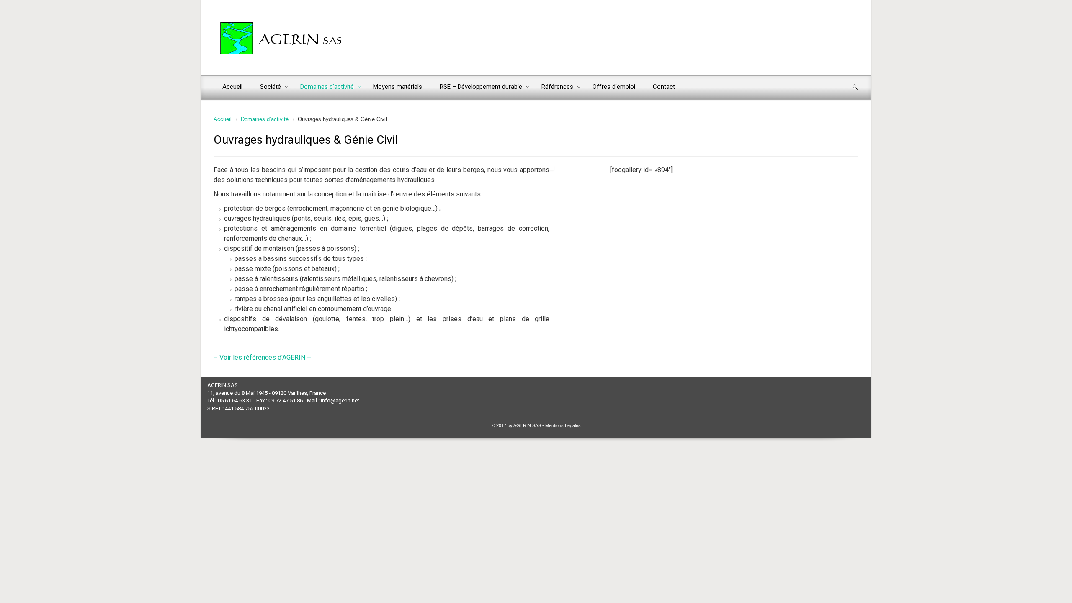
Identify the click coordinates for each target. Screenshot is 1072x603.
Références (558, 86)
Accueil (232, 86)
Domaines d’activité (328, 86)
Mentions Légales (563, 425)
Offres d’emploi (614, 86)
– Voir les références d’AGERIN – (262, 357)
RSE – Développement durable (482, 86)
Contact (664, 86)
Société (271, 86)
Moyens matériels (397, 86)
